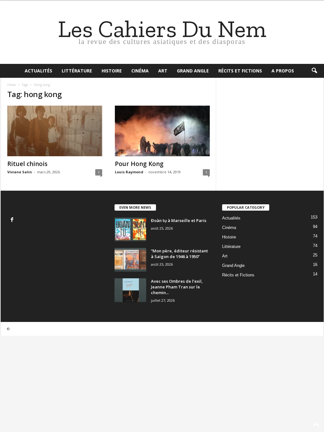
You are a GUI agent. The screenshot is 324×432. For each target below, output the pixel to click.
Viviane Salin (19, 172)
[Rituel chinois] (54, 131)
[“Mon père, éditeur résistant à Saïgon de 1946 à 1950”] (130, 260)
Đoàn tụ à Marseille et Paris (178, 220)
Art (162, 71)
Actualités (38, 71)
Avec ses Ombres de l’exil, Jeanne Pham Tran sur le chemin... (177, 286)
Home (11, 85)
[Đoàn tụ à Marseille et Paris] (130, 229)
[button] (314, 71)
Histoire (112, 71)
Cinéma (140, 71)
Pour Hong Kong (139, 164)
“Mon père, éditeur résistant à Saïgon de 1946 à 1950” (179, 253)
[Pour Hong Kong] (162, 131)
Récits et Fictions (240, 71)
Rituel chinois (27, 164)
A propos (282, 71)
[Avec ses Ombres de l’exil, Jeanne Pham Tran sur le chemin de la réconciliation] (130, 290)
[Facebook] (13, 220)
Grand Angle (193, 71)
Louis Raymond (129, 172)
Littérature (77, 71)
